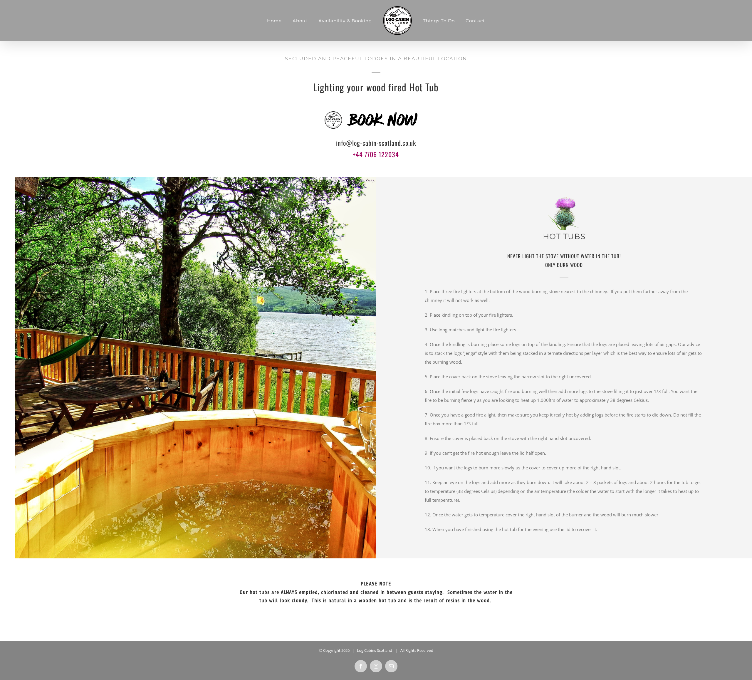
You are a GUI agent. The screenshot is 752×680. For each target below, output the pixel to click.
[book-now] (376, 110)
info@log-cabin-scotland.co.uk (376, 142)
